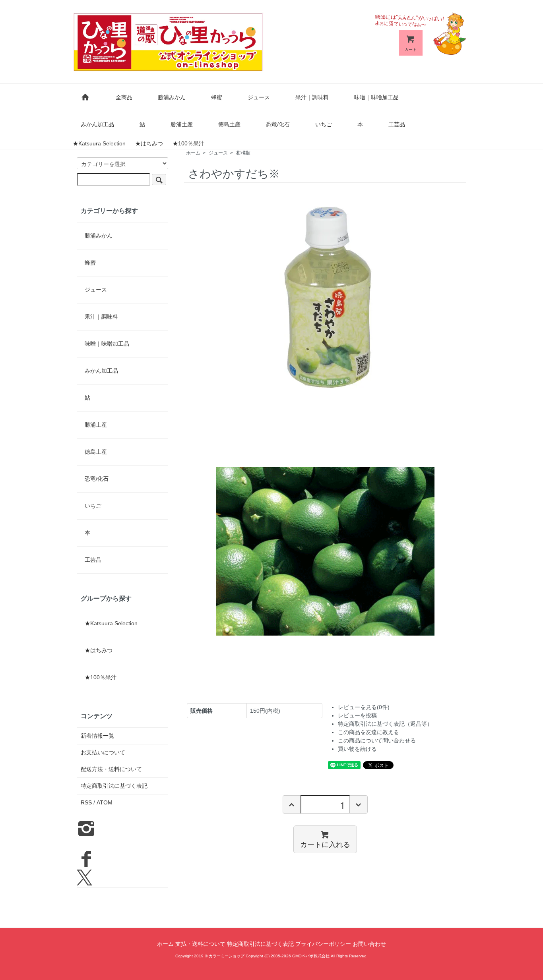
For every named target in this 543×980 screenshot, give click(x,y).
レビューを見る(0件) (364, 707)
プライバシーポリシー (323, 944)
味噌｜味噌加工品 (376, 97)
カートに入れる (325, 844)
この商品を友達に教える (368, 732)
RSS (86, 802)
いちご (323, 124)
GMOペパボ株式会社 (311, 956)
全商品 (124, 97)
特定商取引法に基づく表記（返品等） (385, 724)
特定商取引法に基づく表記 (114, 786)
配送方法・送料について (111, 769)
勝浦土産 (182, 124)
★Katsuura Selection (99, 143)
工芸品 (396, 124)
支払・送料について (200, 944)
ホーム (193, 153)
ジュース (259, 97)
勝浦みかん (172, 97)
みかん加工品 (97, 124)
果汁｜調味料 (312, 97)
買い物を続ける (357, 749)
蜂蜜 (216, 97)
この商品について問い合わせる (377, 740)
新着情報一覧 (97, 736)
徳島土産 (229, 124)
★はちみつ (149, 143)
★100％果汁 (188, 143)
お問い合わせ (369, 944)
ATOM (104, 802)
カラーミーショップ (226, 956)
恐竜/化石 (278, 124)
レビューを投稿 (357, 715)
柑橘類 (243, 153)
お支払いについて (103, 752)
